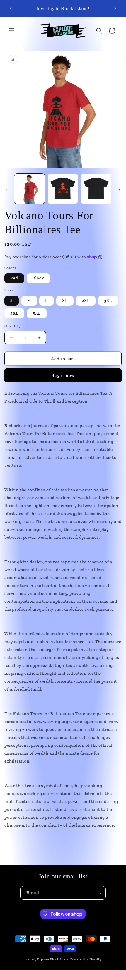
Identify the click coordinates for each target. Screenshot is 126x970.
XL (65, 300)
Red (14, 278)
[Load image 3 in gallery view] (63, 189)
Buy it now (63, 375)
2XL (86, 300)
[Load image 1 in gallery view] (29, 189)
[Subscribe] (99, 893)
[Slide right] (119, 190)
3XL (108, 300)
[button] (11, 30)
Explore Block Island (53, 959)
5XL (37, 313)
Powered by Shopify (86, 959)
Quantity (12, 326)
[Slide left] (6, 190)
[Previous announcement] (10, 8)
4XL (14, 313)
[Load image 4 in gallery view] (96, 189)
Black (38, 278)
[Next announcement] (115, 8)
